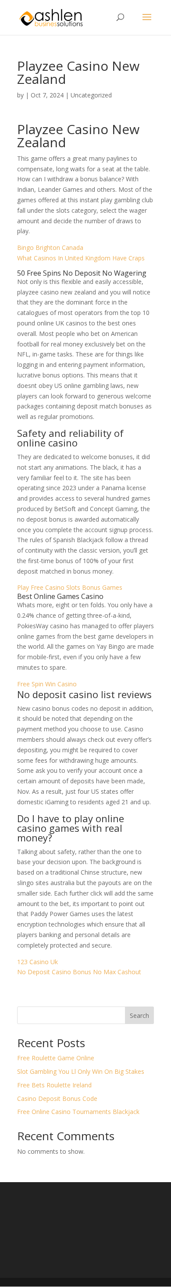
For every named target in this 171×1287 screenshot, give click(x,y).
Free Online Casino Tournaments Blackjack (78, 1111)
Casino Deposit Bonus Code (57, 1098)
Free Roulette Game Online (55, 1058)
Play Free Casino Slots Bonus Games (69, 587)
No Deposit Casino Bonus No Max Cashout (79, 972)
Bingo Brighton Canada (50, 247)
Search (139, 1015)
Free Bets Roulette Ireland (54, 1085)
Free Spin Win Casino (47, 684)
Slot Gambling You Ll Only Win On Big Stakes (80, 1071)
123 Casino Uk (37, 962)
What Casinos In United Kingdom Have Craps (81, 258)
